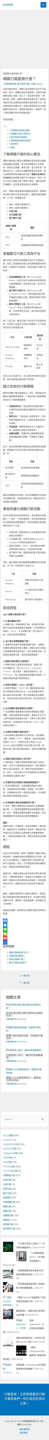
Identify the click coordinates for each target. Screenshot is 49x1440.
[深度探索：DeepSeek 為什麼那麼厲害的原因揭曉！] (8, 1368)
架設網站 (7, 1197)
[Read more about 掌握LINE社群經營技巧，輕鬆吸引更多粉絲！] (24, 1071)
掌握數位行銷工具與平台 (20, 134)
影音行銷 (7, 1189)
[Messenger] (24, 925)
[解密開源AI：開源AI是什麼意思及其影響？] (8, 1314)
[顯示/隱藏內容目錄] (5, 127)
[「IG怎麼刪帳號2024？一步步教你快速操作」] (21, 1256)
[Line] (24, 929)
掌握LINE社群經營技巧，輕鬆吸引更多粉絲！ (23, 1079)
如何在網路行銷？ (17, 959)
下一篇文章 (24, 983)
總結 (13, 147)
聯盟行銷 (7, 1211)
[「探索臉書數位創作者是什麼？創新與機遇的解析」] (8, 1273)
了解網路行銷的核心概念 (20, 130)
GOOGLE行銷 (9, 1149)
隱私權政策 (24, 1429)
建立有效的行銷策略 (19, 137)
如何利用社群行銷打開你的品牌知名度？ (24, 1014)
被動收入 (7, 1220)
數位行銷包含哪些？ (18, 962)
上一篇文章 (24, 975)
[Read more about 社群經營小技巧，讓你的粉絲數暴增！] (24, 1050)
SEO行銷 (7, 1162)
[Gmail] (24, 938)
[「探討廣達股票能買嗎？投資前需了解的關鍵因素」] (8, 1287)
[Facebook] (24, 921)
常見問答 (14, 144)
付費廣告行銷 (9, 1175)
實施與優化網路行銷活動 (20, 140)
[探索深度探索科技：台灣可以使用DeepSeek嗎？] (8, 1341)
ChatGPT (7, 1140)
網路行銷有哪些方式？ (19, 952)
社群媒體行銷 (10, 84)
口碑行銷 (7, 1184)
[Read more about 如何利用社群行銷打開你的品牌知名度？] (24, 1006)
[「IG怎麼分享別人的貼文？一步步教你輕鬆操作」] (8, 1246)
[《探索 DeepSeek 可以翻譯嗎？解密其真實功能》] (21, 1350)
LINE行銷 (7, 1157)
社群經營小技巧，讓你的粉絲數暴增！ (24, 1056)
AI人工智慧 (8, 1135)
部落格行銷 (8, 1224)
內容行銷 (7, 1180)
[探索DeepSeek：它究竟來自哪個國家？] (21, 1323)
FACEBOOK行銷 (11, 1144)
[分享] (24, 942)
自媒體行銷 (8, 1215)
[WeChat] (24, 934)
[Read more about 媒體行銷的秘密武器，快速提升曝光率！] (24, 1029)
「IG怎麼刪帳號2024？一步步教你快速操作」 (37, 1257)
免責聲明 (23, 1433)
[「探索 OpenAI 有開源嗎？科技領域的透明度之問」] (8, 1300)
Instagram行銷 (10, 1153)
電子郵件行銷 (23, 84)
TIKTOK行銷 (9, 1166)
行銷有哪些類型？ (17, 956)
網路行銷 (7, 1206)
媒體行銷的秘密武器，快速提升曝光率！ (24, 1037)
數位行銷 (7, 1193)
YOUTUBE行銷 (10, 1171)
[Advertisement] (24, 35)
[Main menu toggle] (43, 5)
